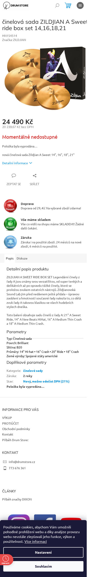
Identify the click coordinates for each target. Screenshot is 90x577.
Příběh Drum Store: (15, 440)
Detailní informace (15, 163)
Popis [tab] (10, 258)
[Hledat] (57, 5)
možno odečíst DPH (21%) (50, 381)
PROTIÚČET (10, 423)
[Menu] (80, 5)
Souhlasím (43, 566)
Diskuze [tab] (22, 258)
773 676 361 (17, 468)
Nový (27, 381)
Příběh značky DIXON (17, 499)
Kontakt (7, 434)
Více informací (35, 541)
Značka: (14, 40)
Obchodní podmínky (16, 429)
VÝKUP (7, 418)
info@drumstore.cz (22, 462)
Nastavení (43, 552)
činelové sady (33, 370)
